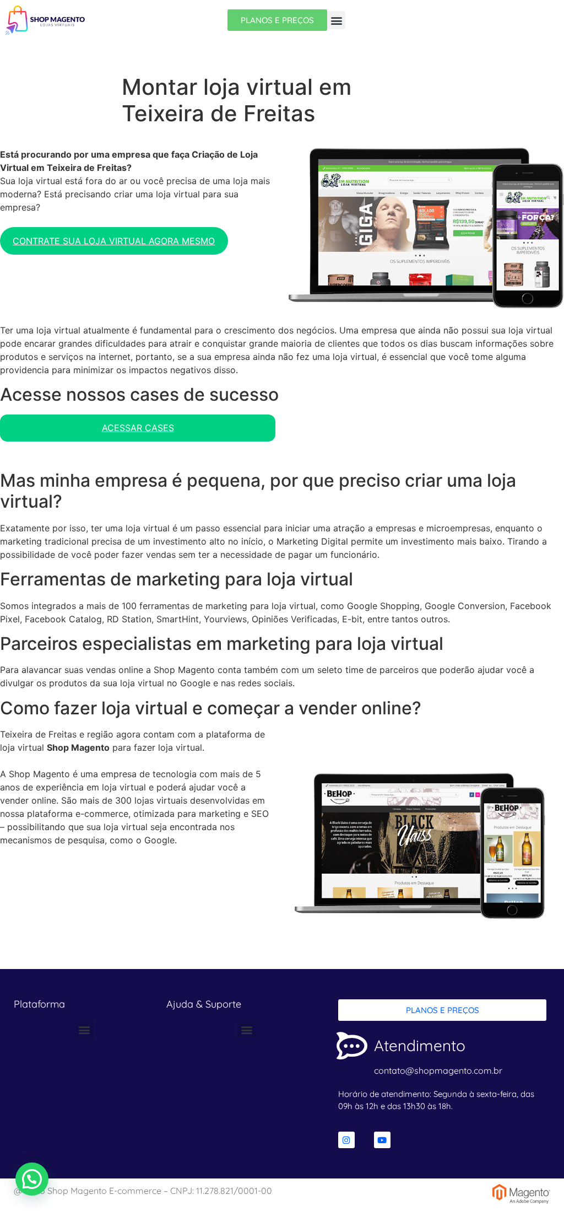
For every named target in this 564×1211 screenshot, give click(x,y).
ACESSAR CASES (138, 427)
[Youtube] (382, 1140)
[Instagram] (346, 1140)
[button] (336, 20)
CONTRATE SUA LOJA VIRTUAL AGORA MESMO (114, 240)
